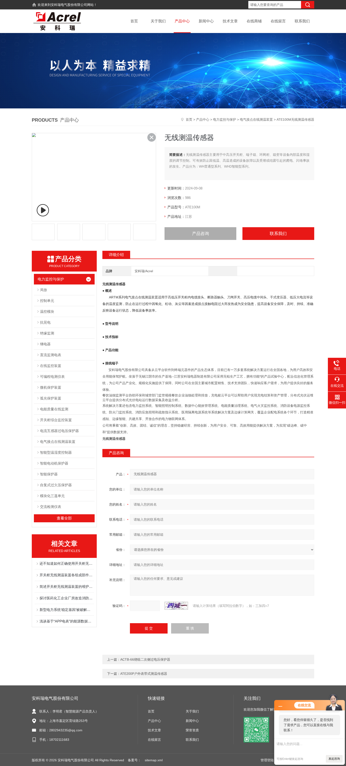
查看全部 (64, 518)
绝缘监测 (47, 333)
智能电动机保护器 (54, 463)
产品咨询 (200, 233)
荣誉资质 (192, 730)
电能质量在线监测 (54, 409)
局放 (43, 290)
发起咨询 (334, 758)
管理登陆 (267, 760)
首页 (134, 21)
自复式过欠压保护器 (56, 485)
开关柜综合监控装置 (56, 420)
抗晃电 (45, 322)
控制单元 (47, 301)
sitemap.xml (154, 760)
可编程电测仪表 (52, 377)
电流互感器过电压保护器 (59, 431)
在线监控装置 (50, 366)
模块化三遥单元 (52, 496)
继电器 (45, 344)
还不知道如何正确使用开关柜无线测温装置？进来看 (67, 563)
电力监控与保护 (224, 119)
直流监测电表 (50, 355)
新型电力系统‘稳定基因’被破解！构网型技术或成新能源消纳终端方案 (67, 610)
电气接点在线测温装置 (256, 119)
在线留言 (278, 21)
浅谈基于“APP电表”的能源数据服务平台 (67, 621)
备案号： (134, 760)
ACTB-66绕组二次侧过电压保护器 (145, 659)
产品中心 (182, 21)
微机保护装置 (50, 387)
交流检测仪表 (50, 507)
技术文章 (230, 21)
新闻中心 (206, 21)
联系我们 (302, 21)
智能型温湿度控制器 (56, 452)
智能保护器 (49, 474)
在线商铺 (254, 21)
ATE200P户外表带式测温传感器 (143, 673)
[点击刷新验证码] (176, 606)
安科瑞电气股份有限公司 (69, 5)
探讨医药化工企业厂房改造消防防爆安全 (67, 598)
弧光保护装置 (50, 398)
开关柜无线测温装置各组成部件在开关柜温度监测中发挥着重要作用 (67, 575)
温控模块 (47, 311)
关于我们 (158, 21)
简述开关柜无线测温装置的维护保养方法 (67, 587)
